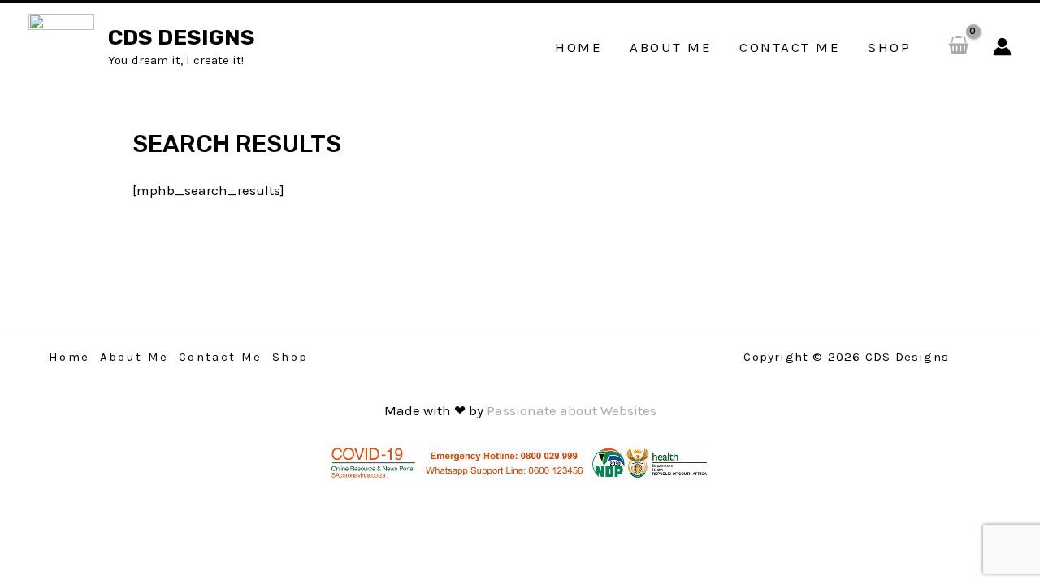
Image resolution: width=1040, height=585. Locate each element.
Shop (290, 356)
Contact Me (220, 356)
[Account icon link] (1002, 46)
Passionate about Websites (571, 410)
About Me (134, 356)
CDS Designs (181, 37)
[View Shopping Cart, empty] (959, 46)
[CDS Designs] (61, 45)
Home (69, 356)
